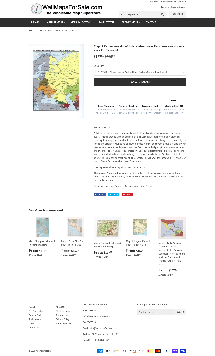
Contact (151, 22)
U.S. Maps (34, 22)
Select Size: (99, 66)
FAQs (31, 323)
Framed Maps (130, 22)
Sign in (164, 7)
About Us (60, 307)
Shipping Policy (63, 311)
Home (31, 30)
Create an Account (178, 7)
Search (32, 307)
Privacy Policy (62, 319)
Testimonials (35, 319)
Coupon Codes (36, 315)
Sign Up (180, 312)
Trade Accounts (63, 323)
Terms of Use (62, 315)
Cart (180, 14)
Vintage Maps (55, 22)
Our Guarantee (36, 311)
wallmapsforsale (43, 351)
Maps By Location (81, 22)
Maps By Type (107, 22)
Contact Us (34, 327)
